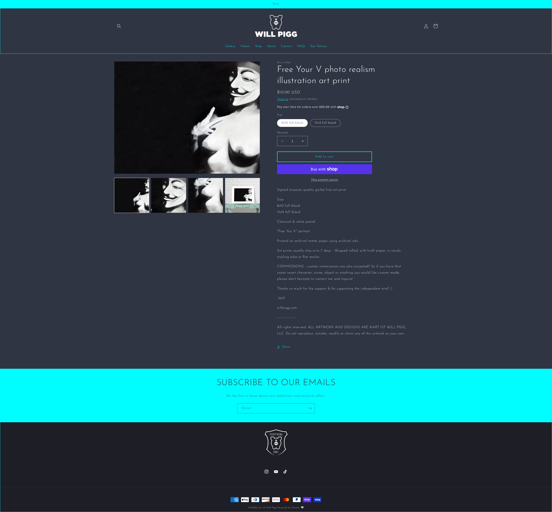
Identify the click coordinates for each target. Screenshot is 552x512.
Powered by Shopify (289, 508)
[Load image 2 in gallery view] (168, 195)
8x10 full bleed (292, 122)
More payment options (324, 179)
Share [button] (286, 346)
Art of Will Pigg (267, 508)
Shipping (282, 99)
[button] (119, 26)
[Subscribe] (310, 408)
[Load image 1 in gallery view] (131, 195)
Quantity (282, 132)
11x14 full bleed (325, 122)
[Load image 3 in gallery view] (205, 195)
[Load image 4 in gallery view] (242, 195)
